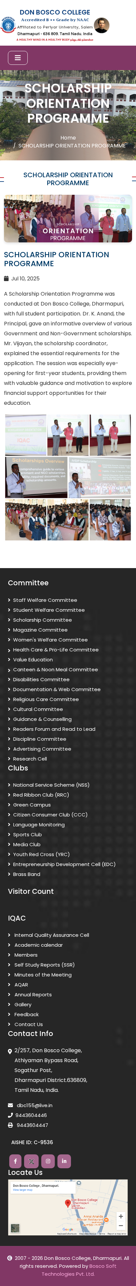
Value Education (33, 659)
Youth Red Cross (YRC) (41, 854)
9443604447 (32, 1125)
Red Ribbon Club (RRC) (41, 794)
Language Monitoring (39, 824)
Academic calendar (38, 944)
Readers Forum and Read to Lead (54, 729)
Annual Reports (32, 994)
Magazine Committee (40, 629)
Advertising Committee (42, 748)
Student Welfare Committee (49, 609)
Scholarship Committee (42, 619)
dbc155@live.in (34, 1105)
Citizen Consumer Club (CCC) (50, 814)
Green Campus (32, 804)
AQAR (20, 984)
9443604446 (31, 1115)
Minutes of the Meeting (42, 974)
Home (68, 138)
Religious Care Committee (46, 699)
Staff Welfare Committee (45, 600)
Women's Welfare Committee (50, 639)
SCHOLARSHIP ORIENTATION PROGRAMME (72, 145)
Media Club (27, 844)
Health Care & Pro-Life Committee (56, 649)
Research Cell (30, 758)
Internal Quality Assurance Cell (51, 935)
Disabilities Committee (41, 679)
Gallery (22, 1004)
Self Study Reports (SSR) (44, 964)
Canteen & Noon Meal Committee (55, 669)
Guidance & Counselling (42, 719)
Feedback (26, 1014)
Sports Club (27, 834)
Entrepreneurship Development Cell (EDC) (64, 864)
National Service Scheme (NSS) (51, 784)
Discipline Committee (39, 738)
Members (25, 954)
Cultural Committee (38, 709)
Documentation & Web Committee (57, 689)
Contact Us (28, 1024)
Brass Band (26, 874)
